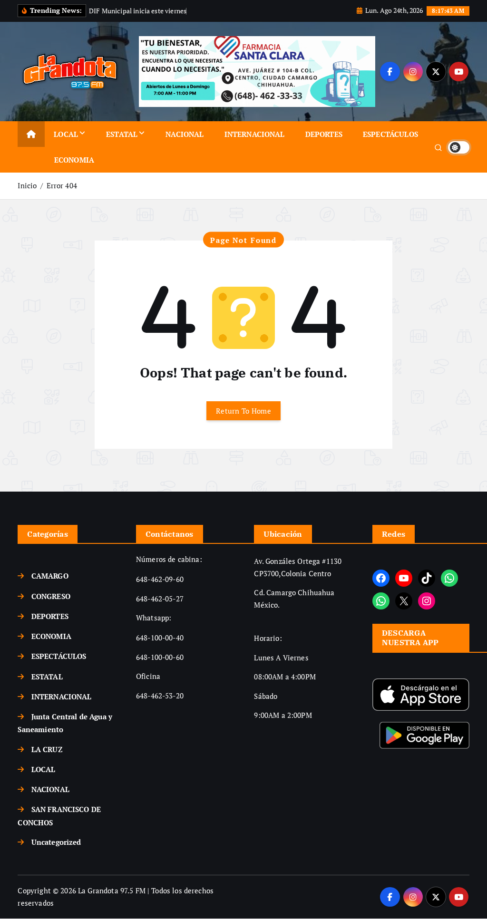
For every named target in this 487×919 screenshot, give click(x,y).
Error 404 (62, 185)
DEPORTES (323, 134)
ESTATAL (121, 134)
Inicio (27, 185)
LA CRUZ (46, 749)
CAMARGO (49, 575)
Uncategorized (56, 842)
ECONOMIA (74, 159)
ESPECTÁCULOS (390, 134)
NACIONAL (185, 134)
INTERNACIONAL (254, 134)
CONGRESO (50, 596)
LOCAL (66, 134)
